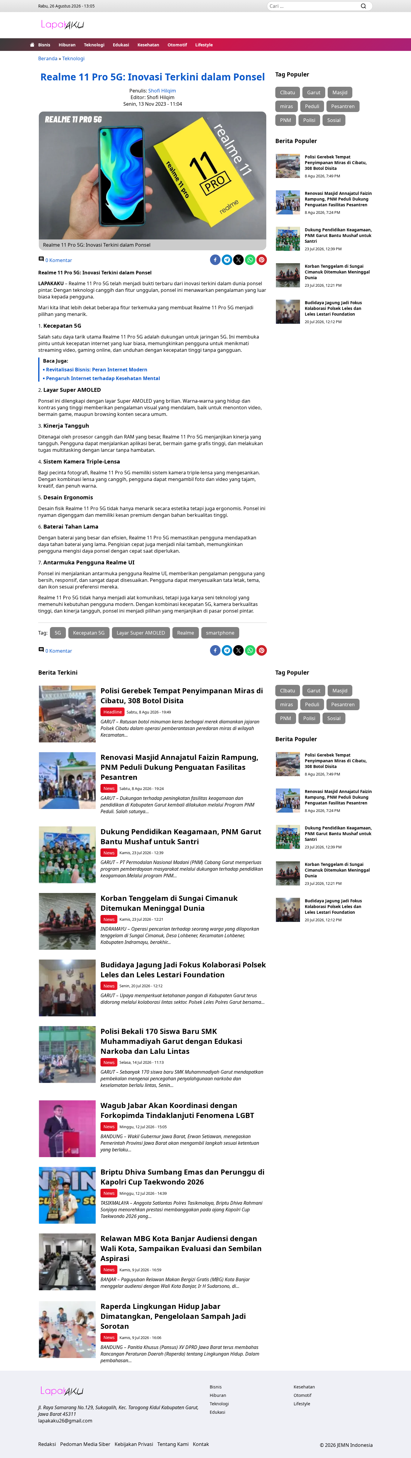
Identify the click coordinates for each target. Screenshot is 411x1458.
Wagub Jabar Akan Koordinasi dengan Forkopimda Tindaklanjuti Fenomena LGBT (177, 1110)
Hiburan (67, 45)
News (109, 788)
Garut (313, 92)
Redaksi (47, 1444)
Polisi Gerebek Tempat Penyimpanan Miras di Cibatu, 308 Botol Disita (336, 162)
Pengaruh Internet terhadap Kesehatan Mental (103, 378)
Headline (113, 712)
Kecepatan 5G (89, 632)
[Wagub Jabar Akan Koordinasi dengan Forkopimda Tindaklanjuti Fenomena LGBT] (67, 1128)
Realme (185, 632)
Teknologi (94, 45)
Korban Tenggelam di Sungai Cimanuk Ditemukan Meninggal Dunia (337, 271)
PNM (285, 120)
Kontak (201, 1444)
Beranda (47, 58)
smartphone (220, 632)
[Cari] (363, 6)
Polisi (309, 120)
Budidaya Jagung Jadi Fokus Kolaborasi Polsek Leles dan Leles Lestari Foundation (333, 308)
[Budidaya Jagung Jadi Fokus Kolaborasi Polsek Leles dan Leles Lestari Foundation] (288, 312)
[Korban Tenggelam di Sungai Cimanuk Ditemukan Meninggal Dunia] (288, 275)
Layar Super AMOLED (141, 632)
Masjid (340, 92)
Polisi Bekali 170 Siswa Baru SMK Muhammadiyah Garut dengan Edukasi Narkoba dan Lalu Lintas (171, 1041)
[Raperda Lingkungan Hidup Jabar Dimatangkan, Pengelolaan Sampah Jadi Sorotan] (67, 1329)
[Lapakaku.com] (62, 25)
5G (58, 632)
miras (286, 106)
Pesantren (343, 106)
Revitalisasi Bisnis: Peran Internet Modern (96, 369)
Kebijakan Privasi (134, 1444)
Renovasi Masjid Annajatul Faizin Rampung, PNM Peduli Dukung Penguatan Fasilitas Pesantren (338, 199)
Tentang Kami (173, 1444)
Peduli (312, 106)
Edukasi (121, 45)
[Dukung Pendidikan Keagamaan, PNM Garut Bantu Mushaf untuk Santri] (288, 239)
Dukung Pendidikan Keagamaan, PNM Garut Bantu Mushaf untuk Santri (338, 235)
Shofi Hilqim (162, 90)
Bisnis (44, 45)
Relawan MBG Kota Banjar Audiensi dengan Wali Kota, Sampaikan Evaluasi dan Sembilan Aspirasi (181, 1248)
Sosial (334, 120)
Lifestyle (204, 45)
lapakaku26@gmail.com (65, 1420)
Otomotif (177, 45)
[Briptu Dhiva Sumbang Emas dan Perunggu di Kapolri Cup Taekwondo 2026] (67, 1195)
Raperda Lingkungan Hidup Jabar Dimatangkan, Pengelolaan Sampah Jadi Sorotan (173, 1316)
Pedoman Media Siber (85, 1444)
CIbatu (287, 92)
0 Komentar (58, 260)
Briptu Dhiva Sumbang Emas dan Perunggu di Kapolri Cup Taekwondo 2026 (182, 1177)
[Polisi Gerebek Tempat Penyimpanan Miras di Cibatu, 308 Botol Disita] (288, 166)
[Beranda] (32, 44)
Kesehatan (148, 45)
